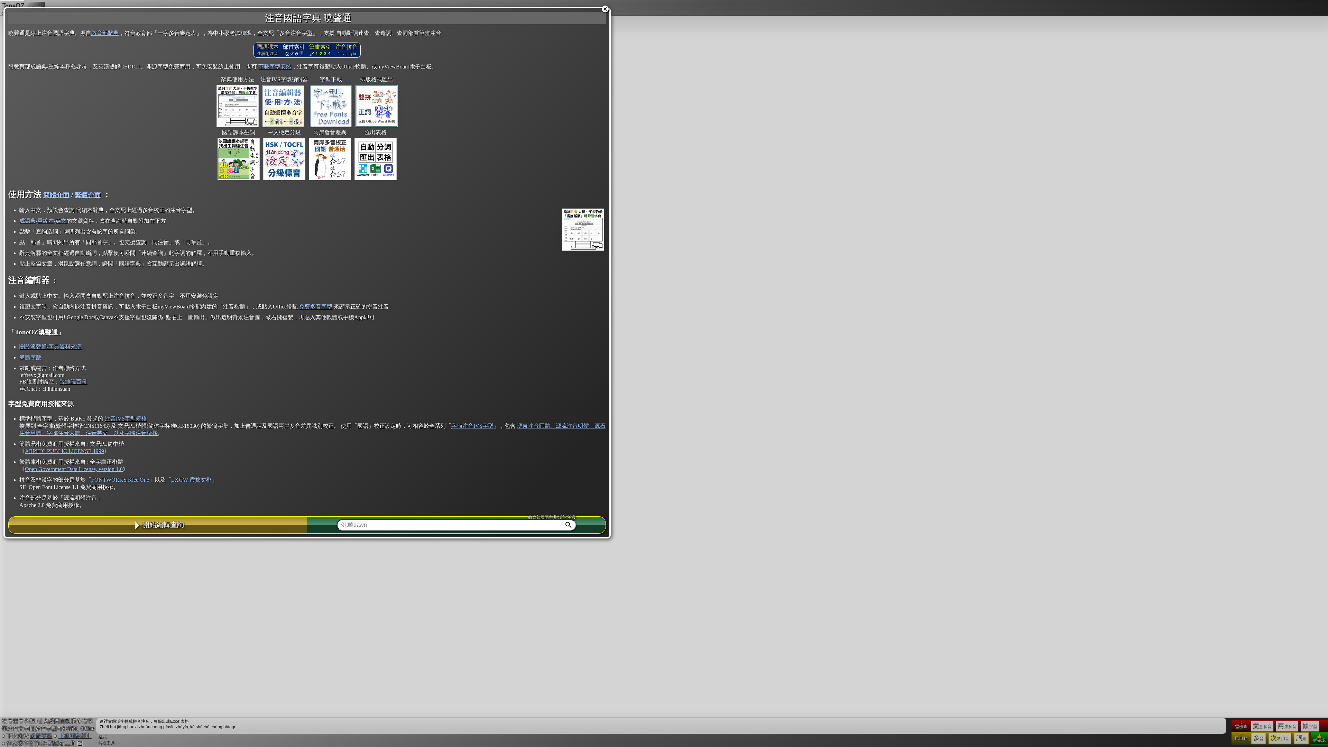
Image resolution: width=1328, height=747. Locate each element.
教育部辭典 (105, 33)
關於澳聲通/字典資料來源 (50, 347)
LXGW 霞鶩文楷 (191, 480)
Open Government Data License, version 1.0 (74, 469)
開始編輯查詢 (163, 524)
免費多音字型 (315, 307)
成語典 (27, 221)
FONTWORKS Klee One (120, 480)
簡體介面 (56, 195)
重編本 (45, 221)
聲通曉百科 (73, 382)
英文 (60, 221)
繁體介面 (88, 195)
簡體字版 (30, 357)
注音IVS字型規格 (126, 419)
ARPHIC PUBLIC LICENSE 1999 (64, 451)
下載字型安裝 (275, 67)
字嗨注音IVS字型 (472, 426)
